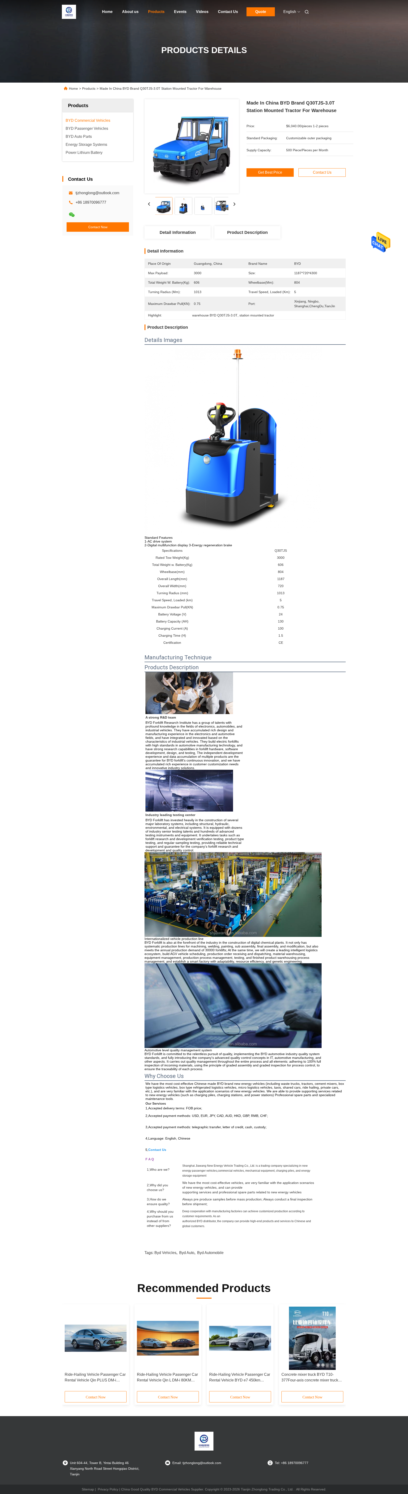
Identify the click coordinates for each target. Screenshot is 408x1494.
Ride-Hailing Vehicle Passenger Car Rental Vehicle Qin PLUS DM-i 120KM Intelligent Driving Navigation (95, 1377)
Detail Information (178, 232)
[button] (70, 1349)
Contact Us (228, 12)
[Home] (69, 12)
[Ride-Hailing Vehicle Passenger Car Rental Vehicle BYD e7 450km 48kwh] (240, 1338)
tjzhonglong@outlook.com (97, 193)
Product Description (247, 232)
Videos (202, 12)
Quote (260, 12)
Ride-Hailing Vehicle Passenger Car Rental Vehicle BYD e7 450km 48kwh (239, 1377)
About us (130, 12)
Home (107, 12)
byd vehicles (165, 1253)
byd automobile (210, 1253)
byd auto (186, 1253)
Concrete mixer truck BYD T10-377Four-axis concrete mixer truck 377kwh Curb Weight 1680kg (309, 1377)
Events (180, 12)
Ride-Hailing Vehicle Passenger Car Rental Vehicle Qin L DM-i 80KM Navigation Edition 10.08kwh (167, 1377)
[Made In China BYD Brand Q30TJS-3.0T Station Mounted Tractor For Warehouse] (191, 146)
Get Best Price (270, 172)
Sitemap (88, 1489)
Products (156, 12)
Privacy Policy (108, 1489)
